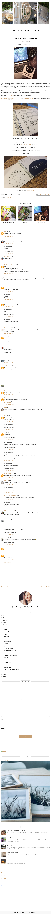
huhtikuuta (6, 639)
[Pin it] (48, 194)
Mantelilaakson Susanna (9, 264)
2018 (4, 622)
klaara (5, 231)
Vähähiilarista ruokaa (8, 658)
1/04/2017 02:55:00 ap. (9, 470)
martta (6, 302)
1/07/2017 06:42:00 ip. (9, 544)
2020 (4, 619)
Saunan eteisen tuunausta (12, 852)
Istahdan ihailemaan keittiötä (10, 650)
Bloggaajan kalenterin (29, 98)
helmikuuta (6, 643)
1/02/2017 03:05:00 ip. (9, 421)
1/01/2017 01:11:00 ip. (9, 261)
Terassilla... (9, 845)
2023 (4, 615)
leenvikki (6, 547)
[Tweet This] (41, 194)
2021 (4, 617)
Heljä (5, 407)
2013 (4, 676)
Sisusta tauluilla (4, 760)
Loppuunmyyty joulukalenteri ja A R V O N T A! (17, 830)
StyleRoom (3, 878)
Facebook (3, 875)
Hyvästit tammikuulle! (8, 646)
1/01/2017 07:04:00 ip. (9, 371)
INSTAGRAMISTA (30, 190)
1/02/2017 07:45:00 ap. (9, 387)
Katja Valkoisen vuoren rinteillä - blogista (9, 98)
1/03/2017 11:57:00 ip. (9, 460)
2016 (4, 671)
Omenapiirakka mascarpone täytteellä (15, 860)
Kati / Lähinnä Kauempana (10, 495)
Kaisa (5, 276)
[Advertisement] (25, 575)
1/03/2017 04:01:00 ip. (9, 429)
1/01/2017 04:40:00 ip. (9, 324)
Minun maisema (7, 657)
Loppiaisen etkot (7, 667)
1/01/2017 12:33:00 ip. (9, 243)
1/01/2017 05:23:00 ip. (9, 343)
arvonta (8, 197)
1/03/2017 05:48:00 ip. (9, 439)
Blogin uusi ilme (7, 652)
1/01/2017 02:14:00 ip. (9, 291)
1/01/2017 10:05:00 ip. (9, 381)
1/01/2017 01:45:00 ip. (9, 283)
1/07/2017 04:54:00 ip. (9, 523)
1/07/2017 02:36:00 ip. (9, 507)
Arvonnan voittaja (7, 662)
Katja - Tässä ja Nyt (8, 358)
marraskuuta (6, 627)
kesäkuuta (6, 636)
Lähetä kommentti (7, 562)
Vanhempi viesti (45, 586)
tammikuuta (6, 645)
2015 (4, 672)
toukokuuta (6, 638)
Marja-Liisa (6, 256)
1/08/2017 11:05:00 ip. (9, 559)
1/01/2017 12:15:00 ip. (9, 236)
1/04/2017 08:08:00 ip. (9, 484)
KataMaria (6, 285)
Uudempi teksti (6, 586)
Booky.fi (12, 95)
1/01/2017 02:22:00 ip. (9, 299)
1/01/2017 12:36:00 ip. (9, 253)
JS (4, 432)
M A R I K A (6, 480)
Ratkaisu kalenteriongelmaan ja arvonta (12, 669)
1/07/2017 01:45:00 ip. (9, 499)
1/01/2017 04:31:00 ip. (9, 316)
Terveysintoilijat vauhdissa (9, 653)
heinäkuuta (6, 634)
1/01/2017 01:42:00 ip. (9, 273)
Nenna (5, 336)
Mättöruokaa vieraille (8, 664)
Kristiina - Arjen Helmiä (9, 510)
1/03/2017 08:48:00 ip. (9, 449)
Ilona (5, 374)
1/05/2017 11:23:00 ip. (9, 492)
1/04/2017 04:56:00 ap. (9, 477)
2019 (4, 620)
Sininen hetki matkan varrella (10, 660)
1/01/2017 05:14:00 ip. (9, 333)
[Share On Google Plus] (45, 194)
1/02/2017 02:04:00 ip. (9, 412)
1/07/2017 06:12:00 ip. (9, 534)
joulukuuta (6, 626)
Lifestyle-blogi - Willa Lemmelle (22, 912)
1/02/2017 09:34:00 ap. (9, 404)
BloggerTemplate (35, 912)
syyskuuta (6, 631)
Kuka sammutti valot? (9, 473)
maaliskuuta (6, 641)
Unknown (6, 390)
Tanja (5, 554)
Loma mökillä (10, 837)
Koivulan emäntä (8, 327)
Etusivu (2, 872)
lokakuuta (6, 629)
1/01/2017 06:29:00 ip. (9, 355)
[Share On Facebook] (43, 194)
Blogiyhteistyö (4, 877)
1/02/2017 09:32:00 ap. (9, 394)
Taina (5, 346)
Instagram (3, 873)
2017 (4, 624)
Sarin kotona (7, 519)
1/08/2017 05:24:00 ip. (9, 551)
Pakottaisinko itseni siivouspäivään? (11, 655)
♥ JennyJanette (7, 402)
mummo (6, 383)
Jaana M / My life (8, 239)
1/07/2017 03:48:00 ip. (9, 516)
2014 (4, 674)
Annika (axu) (7, 365)
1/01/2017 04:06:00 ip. (9, 306)
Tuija (5, 537)
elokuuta (6, 632)
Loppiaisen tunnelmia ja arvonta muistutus (12, 665)
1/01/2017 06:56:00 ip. (9, 362)
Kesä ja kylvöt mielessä (8, 648)
